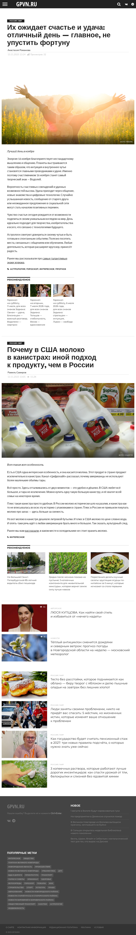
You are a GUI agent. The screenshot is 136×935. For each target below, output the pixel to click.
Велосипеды (14, 883)
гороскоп (32, 269)
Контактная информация (31, 927)
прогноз (60, 269)
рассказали (32, 530)
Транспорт (46, 875)
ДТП (60, 871)
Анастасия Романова (19, 50)
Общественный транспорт (21, 904)
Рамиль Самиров (17, 372)
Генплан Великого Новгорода (23, 863)
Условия (99, 927)
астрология (17, 269)
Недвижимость (16, 908)
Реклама (86, 927)
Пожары (41, 883)
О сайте (10, 927)
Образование (15, 892)
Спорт (30, 887)
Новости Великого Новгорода (23, 871)
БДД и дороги (15, 875)
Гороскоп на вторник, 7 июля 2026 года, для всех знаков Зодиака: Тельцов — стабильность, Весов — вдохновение (40, 312)
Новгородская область (20, 867)
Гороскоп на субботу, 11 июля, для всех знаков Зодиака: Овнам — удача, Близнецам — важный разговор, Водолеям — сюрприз (17, 312)
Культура (40, 887)
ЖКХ (51, 883)
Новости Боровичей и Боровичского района (31, 900)
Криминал (33, 879)
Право (51, 887)
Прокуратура (31, 875)
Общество (29, 858)
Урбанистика (48, 871)
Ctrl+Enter (56, 813)
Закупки (42, 904)
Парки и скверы (16, 879)
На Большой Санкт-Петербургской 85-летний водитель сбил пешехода (21, 580)
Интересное (46, 269)
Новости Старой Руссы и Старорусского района (32, 896)
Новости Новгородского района (41, 892)
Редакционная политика (63, 927)
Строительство (16, 887)
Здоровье (46, 879)
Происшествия (42, 867)
